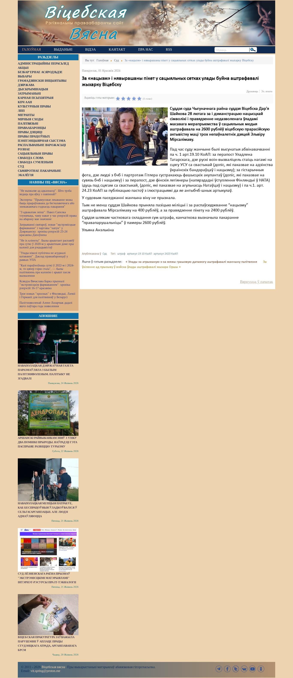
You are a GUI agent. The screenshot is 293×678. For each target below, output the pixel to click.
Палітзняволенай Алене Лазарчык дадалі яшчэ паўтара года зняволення (46, 304)
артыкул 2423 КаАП (166, 253)
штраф (121, 253)
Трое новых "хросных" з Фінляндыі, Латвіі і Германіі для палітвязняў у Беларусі (47, 295)
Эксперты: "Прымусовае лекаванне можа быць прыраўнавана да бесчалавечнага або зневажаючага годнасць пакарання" (47, 203)
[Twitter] (235, 669)
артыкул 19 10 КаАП (139, 253)
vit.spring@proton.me (45, 671)
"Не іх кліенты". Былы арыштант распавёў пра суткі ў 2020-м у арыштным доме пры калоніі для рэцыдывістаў (47, 244)
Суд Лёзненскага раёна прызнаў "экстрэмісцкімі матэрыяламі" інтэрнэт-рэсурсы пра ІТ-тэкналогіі (47, 578)
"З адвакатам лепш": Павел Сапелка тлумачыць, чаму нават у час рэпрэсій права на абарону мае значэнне (48, 216)
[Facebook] (227, 669)
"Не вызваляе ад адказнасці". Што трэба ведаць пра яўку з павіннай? (45, 192)
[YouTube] (252, 669)
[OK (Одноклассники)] (260, 669)
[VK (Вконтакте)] (244, 669)
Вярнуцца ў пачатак (256, 281)
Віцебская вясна (53, 667)
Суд (105, 253)
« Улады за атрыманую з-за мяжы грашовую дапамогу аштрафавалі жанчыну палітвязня (192, 262)
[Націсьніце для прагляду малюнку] (125, 136)
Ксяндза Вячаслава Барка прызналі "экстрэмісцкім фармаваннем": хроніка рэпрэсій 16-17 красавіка (45, 285)
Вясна (93, 33)
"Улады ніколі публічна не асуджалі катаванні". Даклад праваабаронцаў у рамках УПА (44, 256)
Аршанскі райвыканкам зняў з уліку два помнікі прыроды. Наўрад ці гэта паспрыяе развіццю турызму (47, 442)
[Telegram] (219, 669)
